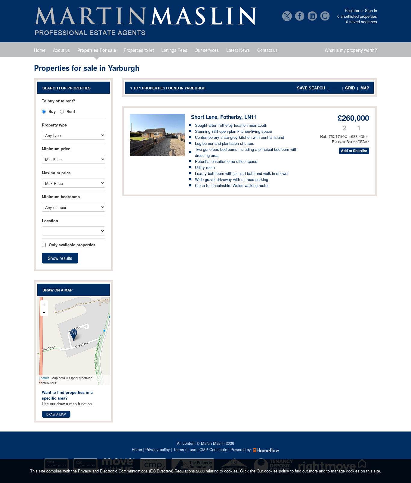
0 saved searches (361, 21)
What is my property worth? (351, 50)
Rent (70, 111)
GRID (350, 88)
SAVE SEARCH (311, 88)
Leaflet (44, 377)
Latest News (238, 50)
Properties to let (139, 50)
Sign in (371, 10)
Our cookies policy (273, 471)
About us (61, 50)
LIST (335, 88)
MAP (364, 88)
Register (352, 10)
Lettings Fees (174, 50)
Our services (207, 50)
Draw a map (56, 414)
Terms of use (184, 449)
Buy (51, 111)
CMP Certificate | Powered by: (226, 449)
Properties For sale (96, 50)
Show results (60, 258)
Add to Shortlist (354, 150)
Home (39, 50)
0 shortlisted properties (357, 16)
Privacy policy (157, 449)
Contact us (267, 50)
